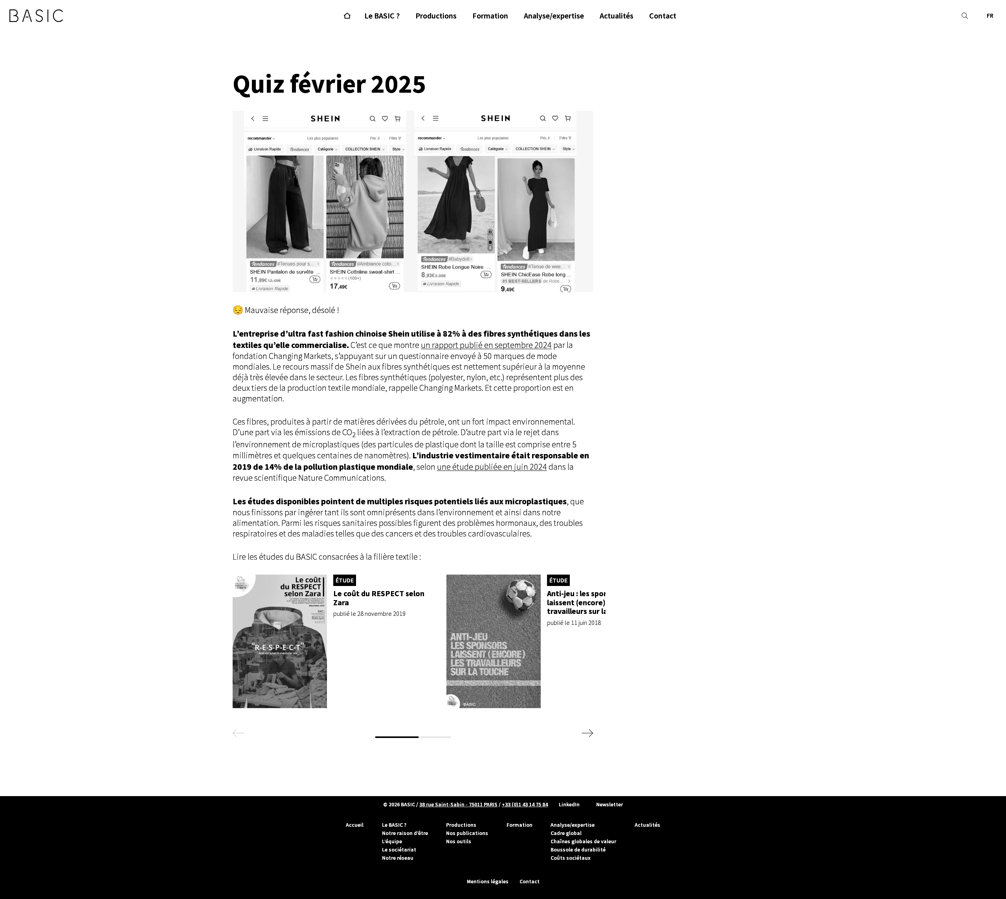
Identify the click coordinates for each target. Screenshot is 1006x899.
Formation (519, 825)
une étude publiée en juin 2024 (492, 466)
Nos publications (467, 833)
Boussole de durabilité (578, 849)
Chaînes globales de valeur (583, 841)
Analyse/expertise (573, 825)
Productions (461, 825)
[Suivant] (586, 733)
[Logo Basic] (36, 15)
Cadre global (566, 833)
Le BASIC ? (394, 825)
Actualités (647, 825)
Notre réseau (397, 858)
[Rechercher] (964, 15)
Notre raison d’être (405, 833)
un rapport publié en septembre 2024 (486, 345)
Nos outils (458, 841)
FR (990, 15)
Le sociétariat (399, 849)
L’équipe (392, 841)
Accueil (354, 825)
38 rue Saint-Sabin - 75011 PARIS (458, 804)
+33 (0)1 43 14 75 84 (525, 804)
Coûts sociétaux (571, 858)
